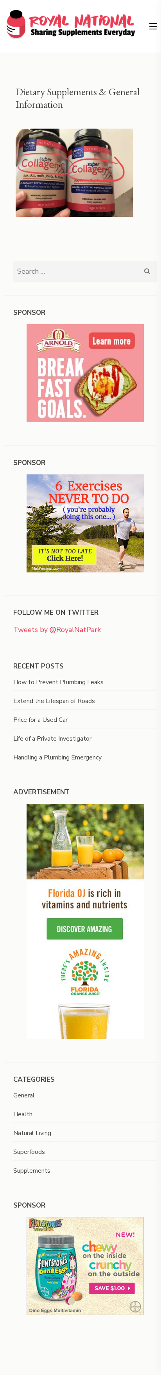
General (24, 1095)
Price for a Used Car (40, 720)
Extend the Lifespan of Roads (54, 701)
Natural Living (32, 1133)
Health (22, 1114)
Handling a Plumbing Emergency (57, 757)
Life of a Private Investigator (52, 738)
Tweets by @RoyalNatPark (57, 629)
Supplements (31, 1170)
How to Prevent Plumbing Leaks (58, 682)
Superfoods (29, 1152)
